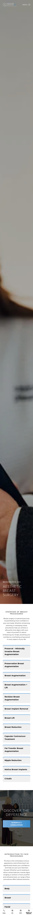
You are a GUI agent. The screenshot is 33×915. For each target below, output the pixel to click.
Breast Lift (10, 718)
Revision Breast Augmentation (12, 698)
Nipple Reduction (13, 760)
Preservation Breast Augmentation (14, 665)
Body (7, 888)
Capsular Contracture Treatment (15, 737)
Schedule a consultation (16, 824)
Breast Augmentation (15, 675)
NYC (20, 913)
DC (12, 913)
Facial (7, 906)
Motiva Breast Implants (16, 769)
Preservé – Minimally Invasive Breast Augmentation (15, 651)
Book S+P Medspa (29, 913)
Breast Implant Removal (16, 708)
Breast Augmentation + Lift (16, 686)
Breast (8, 897)
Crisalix (8, 778)
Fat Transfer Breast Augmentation (14, 749)
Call (4, 913)
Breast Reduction (13, 727)
